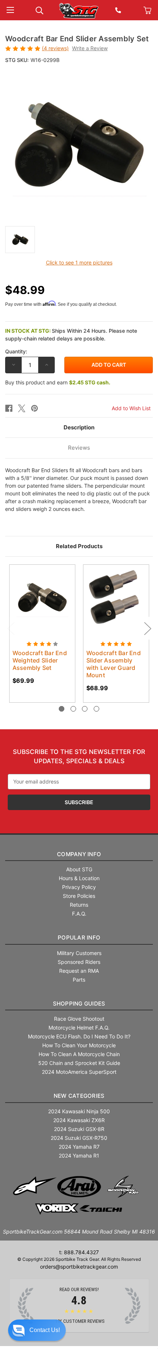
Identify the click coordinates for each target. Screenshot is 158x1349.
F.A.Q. (79, 913)
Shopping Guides (79, 1003)
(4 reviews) (55, 48)
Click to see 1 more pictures (79, 262)
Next (147, 628)
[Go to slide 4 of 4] (96, 709)
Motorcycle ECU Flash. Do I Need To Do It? (79, 1036)
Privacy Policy (79, 887)
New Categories (79, 1095)
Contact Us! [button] (44, 1330)
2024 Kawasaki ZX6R (79, 1120)
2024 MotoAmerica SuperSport (79, 1072)
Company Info (79, 854)
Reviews (79, 447)
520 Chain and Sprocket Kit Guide (79, 1063)
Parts (79, 979)
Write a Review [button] (90, 48)
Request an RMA (79, 971)
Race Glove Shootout (79, 1019)
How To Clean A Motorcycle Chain (79, 1054)
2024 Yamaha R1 (79, 1155)
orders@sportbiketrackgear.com (79, 1266)
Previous (10, 628)
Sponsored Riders (79, 962)
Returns (79, 905)
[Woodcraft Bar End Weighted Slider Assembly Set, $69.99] (42, 597)
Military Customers (79, 953)
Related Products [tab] (79, 546)
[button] (37, 1330)
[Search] (39, 10)
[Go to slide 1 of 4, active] (61, 709)
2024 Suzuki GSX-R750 (79, 1138)
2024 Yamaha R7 (79, 1147)
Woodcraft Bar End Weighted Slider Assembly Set (39, 660)
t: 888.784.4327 (79, 1252)
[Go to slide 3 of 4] (84, 709)
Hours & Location (79, 878)
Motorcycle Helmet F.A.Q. (79, 1027)
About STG (79, 869)
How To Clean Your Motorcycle (79, 1045)
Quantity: (16, 351)
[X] (21, 408)
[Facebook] (8, 408)
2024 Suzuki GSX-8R (79, 1129)
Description (79, 427)
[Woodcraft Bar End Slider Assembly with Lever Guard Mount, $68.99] (116, 597)
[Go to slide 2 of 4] (73, 709)
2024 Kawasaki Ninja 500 (79, 1111)
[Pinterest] (34, 408)
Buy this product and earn (57, 382)
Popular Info (79, 937)
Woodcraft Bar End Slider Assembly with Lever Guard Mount (113, 664)
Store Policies (79, 896)
